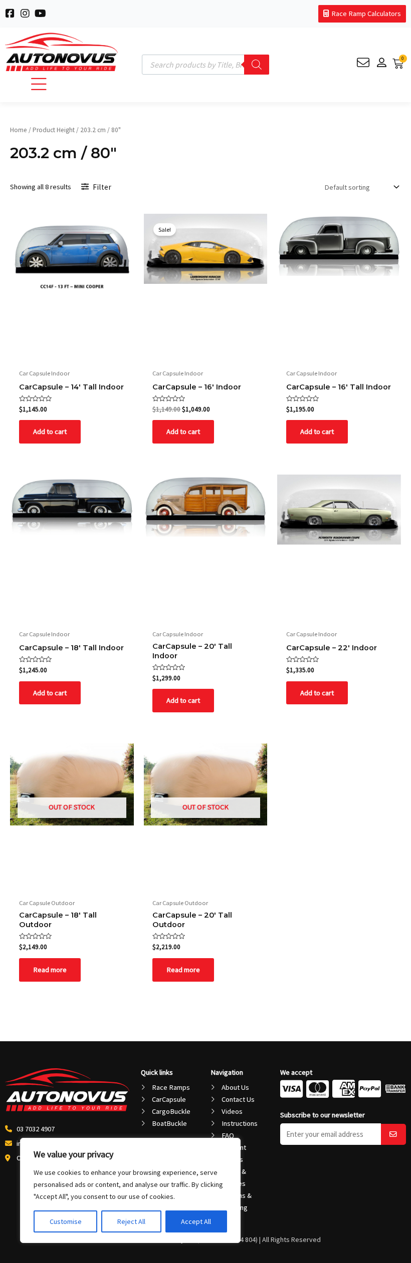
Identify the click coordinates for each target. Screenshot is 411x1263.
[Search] (256, 65)
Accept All (196, 1221)
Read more (50, 969)
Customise (66, 1221)
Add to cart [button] (50, 431)
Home (18, 130)
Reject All (131, 1221)
